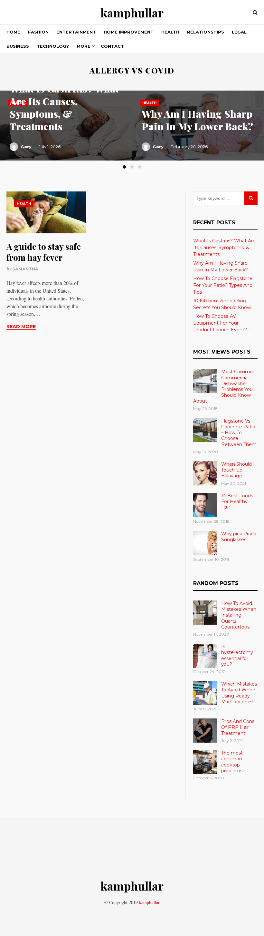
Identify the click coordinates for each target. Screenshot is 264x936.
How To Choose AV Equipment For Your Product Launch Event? (220, 323)
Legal (239, 31)
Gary (26, 146)
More (83, 46)
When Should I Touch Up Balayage (238, 470)
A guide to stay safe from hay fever (43, 252)
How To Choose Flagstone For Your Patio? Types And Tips (222, 285)
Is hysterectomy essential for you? (237, 655)
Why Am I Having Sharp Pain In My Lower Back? (197, 120)
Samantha (25, 268)
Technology (53, 46)
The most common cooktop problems (232, 762)
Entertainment (76, 31)
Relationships (205, 31)
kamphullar (132, 12)
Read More (21, 326)
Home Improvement (129, 31)
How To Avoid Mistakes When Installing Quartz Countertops (238, 615)
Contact (112, 46)
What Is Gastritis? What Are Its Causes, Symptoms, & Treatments (64, 107)
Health (170, 31)
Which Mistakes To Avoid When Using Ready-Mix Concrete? (239, 693)
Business (17, 46)
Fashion (38, 31)
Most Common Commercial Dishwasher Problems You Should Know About (224, 386)
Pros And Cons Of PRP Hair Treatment (237, 727)
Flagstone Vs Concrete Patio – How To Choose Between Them (239, 432)
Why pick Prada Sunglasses (238, 536)
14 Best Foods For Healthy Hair (237, 501)
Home (13, 31)
